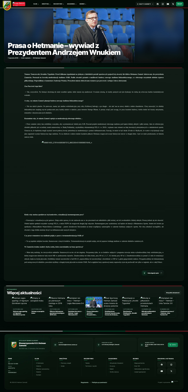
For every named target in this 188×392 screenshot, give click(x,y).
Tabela (87, 363)
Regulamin (85, 382)
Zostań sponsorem (140, 372)
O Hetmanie (40, 363)
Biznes (82, 4)
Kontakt (38, 375)
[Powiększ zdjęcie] (94, 35)
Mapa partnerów (139, 363)
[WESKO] (175, 382)
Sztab (63, 366)
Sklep (179, 4)
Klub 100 (137, 366)
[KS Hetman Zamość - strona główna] (8, 5)
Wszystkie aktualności (173, 292)
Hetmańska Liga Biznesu (142, 369)
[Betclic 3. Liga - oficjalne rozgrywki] (19, 4)
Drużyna (45, 4)
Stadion (38, 372)
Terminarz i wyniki (91, 366)
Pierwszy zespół (66, 363)
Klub (35, 4)
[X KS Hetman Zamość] (173, 4)
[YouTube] (168, 4)
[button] (94, 176)
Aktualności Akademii (116, 363)
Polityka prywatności (99, 382)
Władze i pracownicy (42, 369)
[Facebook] (157, 4)
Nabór (112, 369)
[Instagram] (163, 4)
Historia (38, 366)
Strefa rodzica (114, 372)
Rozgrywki (58, 4)
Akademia (71, 4)
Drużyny (112, 366)
